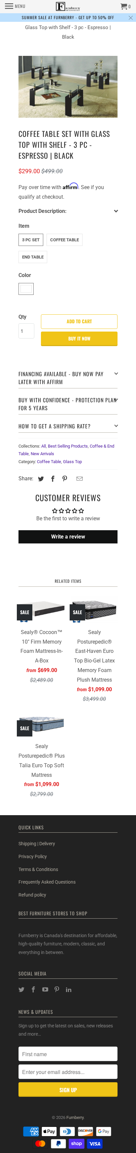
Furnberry (75, 1117)
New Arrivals (42, 453)
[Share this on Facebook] (52, 478)
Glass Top (72, 461)
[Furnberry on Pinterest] (57, 989)
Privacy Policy (32, 856)
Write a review (68, 537)
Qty (22, 317)
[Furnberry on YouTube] (46, 989)
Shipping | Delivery (36, 843)
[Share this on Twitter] (40, 478)
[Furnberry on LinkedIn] (69, 989)
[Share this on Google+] (71, 479)
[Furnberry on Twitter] (22, 989)
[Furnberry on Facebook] (34, 989)
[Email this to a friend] (78, 478)
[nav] (15, 6)
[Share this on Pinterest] (63, 478)
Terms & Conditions (38, 869)
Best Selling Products (68, 446)
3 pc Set (31, 239)
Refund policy (32, 894)
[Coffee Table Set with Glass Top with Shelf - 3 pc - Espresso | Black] (68, 87)
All (43, 446)
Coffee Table (64, 239)
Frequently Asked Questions (47, 882)
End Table (33, 257)
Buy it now (79, 338)
